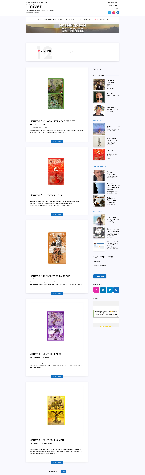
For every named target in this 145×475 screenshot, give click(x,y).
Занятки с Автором (50, 19)
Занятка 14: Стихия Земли (47, 441)
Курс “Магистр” (98, 120)
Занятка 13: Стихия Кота (45, 355)
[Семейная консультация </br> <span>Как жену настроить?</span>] (99, 220)
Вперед (63, 471)
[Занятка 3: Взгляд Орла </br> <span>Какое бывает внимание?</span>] (99, 110)
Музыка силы (87, 19)
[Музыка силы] (99, 141)
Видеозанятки (113, 129)
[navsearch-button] (108, 19)
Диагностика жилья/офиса (113, 233)
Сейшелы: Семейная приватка (111, 201)
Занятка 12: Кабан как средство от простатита (52, 122)
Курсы (60, 19)
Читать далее (57, 141)
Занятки (97, 69)
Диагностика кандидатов (113, 245)
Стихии (112, 154)
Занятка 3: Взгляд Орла (112, 109)
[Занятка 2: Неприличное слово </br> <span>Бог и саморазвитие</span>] (99, 97)
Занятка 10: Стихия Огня (46, 195)
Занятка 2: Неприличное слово (113, 97)
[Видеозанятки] (99, 129)
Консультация (70, 19)
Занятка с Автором (112, 175)
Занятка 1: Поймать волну (111, 84)
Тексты (38, 19)
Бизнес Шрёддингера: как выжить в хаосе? (113, 188)
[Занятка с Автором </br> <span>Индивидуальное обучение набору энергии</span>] (99, 175)
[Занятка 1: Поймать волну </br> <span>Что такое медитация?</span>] (99, 84)
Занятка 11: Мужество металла (50, 276)
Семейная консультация (113, 220)
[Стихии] (99, 154)
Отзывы (102, 19)
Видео (79, 19)
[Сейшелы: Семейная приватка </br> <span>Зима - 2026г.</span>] (99, 201)
